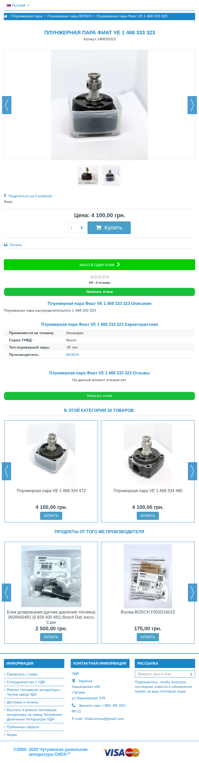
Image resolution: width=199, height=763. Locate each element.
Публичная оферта (23, 727)
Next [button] (192, 471)
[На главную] (5, 16)
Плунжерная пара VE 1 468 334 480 (147, 491)
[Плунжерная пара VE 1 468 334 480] (148, 455)
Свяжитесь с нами (22, 674)
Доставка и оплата (22, 702)
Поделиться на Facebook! (30, 196)
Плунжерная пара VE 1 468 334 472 (51, 491)
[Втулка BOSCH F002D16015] (148, 576)
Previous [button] (6, 471)
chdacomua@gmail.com (104, 719)
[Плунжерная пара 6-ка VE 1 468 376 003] (88, 175)
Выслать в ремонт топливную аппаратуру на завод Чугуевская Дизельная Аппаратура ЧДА (34, 714)
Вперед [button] (192, 105)
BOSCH (72, 354)
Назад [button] (6, 105)
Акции (12, 735)
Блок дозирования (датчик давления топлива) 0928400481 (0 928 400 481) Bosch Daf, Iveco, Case (51, 617)
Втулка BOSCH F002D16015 (148, 612)
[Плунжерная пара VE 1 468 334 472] (51, 455)
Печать (15, 245)
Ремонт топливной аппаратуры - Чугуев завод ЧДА (34, 692)
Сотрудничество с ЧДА (26, 682)
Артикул (89, 39)
